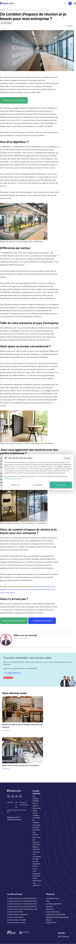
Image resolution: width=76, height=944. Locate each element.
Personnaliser (38, 485)
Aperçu (68, 458)
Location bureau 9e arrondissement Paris (22, 906)
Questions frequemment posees (57, 917)
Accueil (2, 10)
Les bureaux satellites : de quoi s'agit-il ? (36, 800)
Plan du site (16, 805)
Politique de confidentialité (55, 914)
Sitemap (49, 920)
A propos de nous (52, 898)
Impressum (50, 909)
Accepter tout (61, 485)
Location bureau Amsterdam (17, 914)
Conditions (10, 802)
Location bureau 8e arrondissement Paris (22, 904)
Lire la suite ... (6, 730)
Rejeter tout (15, 485)
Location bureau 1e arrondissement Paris (22, 898)
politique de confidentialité (12, 478)
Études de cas (51, 922)
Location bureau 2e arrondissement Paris (22, 901)
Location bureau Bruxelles (16, 920)
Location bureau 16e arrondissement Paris (22, 909)
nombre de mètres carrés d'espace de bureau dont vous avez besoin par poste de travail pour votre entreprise (27, 589)
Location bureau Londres (16, 922)
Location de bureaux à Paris (13, 100)
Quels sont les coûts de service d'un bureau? (36, 830)
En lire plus (5, 768)
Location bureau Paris (15, 912)
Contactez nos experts (42, 621)
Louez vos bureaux (52, 912)
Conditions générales (53, 904)
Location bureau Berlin (15, 917)
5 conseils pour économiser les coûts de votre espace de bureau (37, 859)
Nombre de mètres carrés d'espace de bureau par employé (37, 815)
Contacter (49, 906)
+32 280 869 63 (70, 3)
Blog (47, 901)
